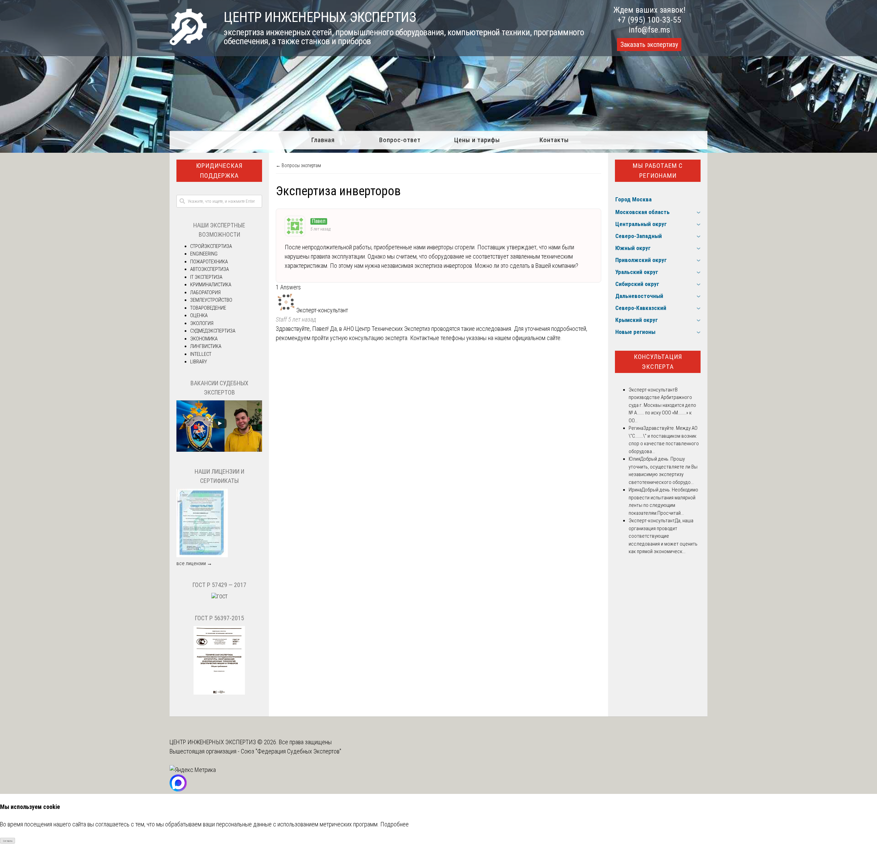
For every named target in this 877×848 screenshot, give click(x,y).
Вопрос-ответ (400, 140)
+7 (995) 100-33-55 (649, 20)
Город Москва (633, 199)
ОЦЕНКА (199, 315)
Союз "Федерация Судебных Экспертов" (291, 751)
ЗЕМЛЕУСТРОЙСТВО (211, 300)
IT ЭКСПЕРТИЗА (206, 277)
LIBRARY (198, 362)
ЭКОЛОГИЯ (201, 323)
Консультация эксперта (658, 362)
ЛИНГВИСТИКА (205, 346)
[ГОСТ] (219, 597)
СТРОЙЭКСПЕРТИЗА (211, 246)
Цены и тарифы (477, 140)
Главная (323, 140)
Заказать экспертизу (649, 44)
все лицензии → (194, 563)
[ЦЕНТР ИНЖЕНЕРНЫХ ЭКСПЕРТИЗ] (188, 43)
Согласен (7, 841)
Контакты (554, 140)
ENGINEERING (204, 254)
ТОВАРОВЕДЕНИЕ (208, 308)
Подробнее (394, 824)
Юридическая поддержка (219, 170)
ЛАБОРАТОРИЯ (205, 292)
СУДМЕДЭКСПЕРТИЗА (212, 331)
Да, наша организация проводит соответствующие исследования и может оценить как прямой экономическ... (663, 535)
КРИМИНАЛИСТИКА (210, 285)
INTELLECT (200, 354)
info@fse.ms (649, 30)
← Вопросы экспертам (298, 165)
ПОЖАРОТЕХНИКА (209, 262)
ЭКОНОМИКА (204, 339)
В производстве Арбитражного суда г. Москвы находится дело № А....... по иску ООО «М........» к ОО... (662, 405)
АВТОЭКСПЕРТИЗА (209, 269)
